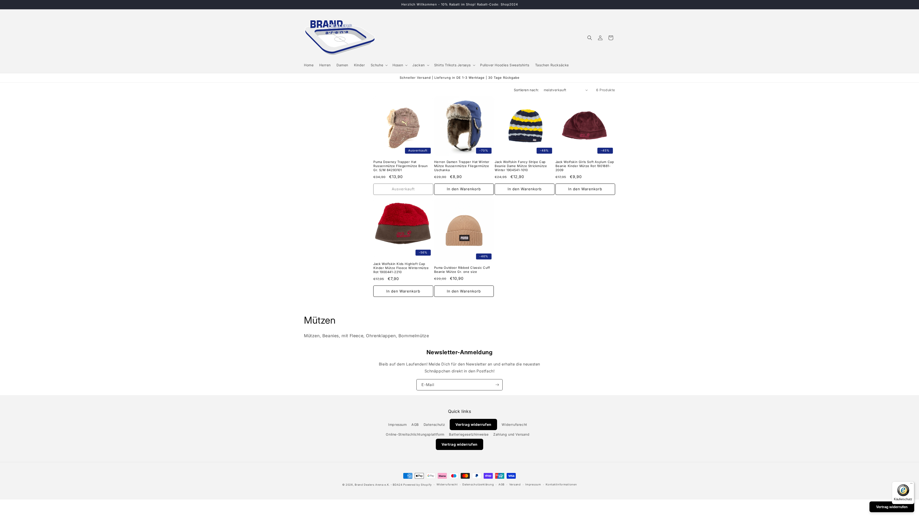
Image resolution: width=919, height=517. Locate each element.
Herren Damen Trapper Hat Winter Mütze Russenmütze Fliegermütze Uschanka (462, 166)
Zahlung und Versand (511, 435)
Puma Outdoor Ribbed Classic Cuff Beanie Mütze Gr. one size (462, 270)
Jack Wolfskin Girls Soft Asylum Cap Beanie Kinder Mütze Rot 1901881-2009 (584, 166)
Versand (515, 484)
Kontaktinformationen (561, 484)
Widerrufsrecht (514, 425)
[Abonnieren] (497, 384)
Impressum (397, 425)
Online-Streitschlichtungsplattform (415, 435)
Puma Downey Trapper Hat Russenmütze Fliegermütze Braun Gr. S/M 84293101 (400, 166)
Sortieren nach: (526, 90)
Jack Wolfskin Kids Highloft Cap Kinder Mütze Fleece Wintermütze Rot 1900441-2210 (401, 268)
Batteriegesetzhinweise (468, 435)
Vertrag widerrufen (473, 424)
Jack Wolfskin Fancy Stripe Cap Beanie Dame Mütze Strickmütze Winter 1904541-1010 (521, 166)
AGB (415, 425)
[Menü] (911, 484)
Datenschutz (434, 425)
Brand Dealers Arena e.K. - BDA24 (378, 484)
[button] (379, 65)
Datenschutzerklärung (478, 484)
